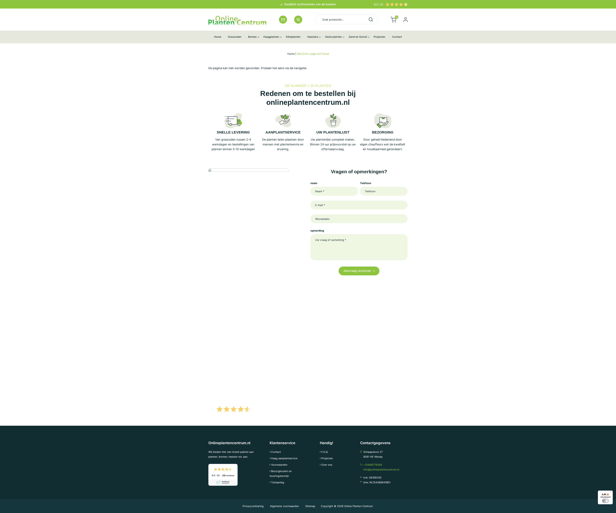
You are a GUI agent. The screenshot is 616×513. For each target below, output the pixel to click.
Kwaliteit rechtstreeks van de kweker (310, 4)
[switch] (605, 501)
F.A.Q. (324, 451)
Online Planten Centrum (358, 506)
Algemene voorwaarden (284, 506)
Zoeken (371, 19)
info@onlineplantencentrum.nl (381, 469)
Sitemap (310, 506)
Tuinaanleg (277, 482)
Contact (276, 451)
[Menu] (611, 492)
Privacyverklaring (253, 506)
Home (291, 53)
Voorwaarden (279, 464)
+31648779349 (372, 464)
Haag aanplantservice (284, 458)
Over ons (326, 464)
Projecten (327, 458)
